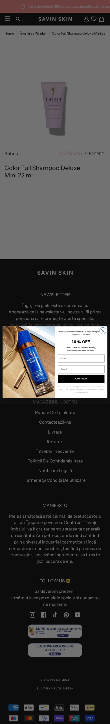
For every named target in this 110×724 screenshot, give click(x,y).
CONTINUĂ (81, 378)
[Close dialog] (103, 330)
